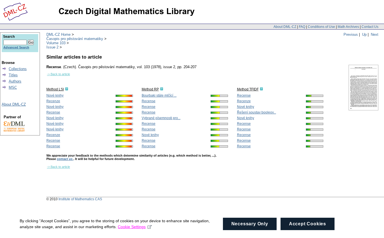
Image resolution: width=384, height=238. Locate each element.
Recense (53, 112)
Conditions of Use (321, 27)
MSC (13, 87)
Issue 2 (52, 47)
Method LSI (55, 89)
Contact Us (370, 27)
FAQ (302, 27)
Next (374, 34)
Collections (18, 69)
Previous (351, 34)
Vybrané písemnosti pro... (161, 118)
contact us (65, 159)
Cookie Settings (132, 226)
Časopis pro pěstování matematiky (74, 39)
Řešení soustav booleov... (256, 112)
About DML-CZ (285, 27)
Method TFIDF (248, 89)
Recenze (53, 101)
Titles (13, 75)
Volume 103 (55, 43)
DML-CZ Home (58, 34)
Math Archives (348, 27)
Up (364, 34)
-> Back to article (58, 74)
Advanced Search (16, 47)
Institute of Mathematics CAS (80, 199)
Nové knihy (55, 95)
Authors (15, 81)
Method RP (150, 89)
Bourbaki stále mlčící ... (159, 95)
